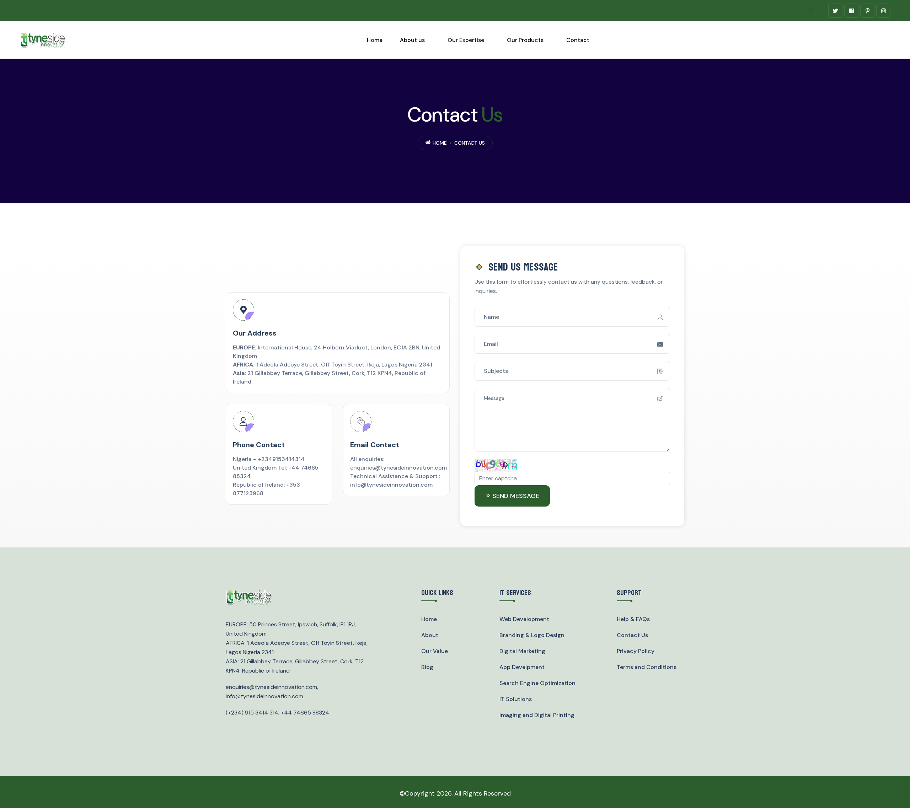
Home (374, 40)
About (429, 635)
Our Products (525, 40)
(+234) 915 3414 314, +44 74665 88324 (277, 712)
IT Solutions (515, 699)
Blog (427, 667)
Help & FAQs (633, 619)
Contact (577, 40)
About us (412, 40)
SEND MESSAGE (515, 496)
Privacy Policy (635, 651)
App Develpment (522, 667)
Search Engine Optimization (537, 683)
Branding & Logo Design (531, 635)
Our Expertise (466, 40)
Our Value (434, 651)
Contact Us (632, 635)
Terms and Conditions (646, 667)
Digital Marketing (522, 651)
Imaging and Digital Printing (536, 715)
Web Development (524, 619)
